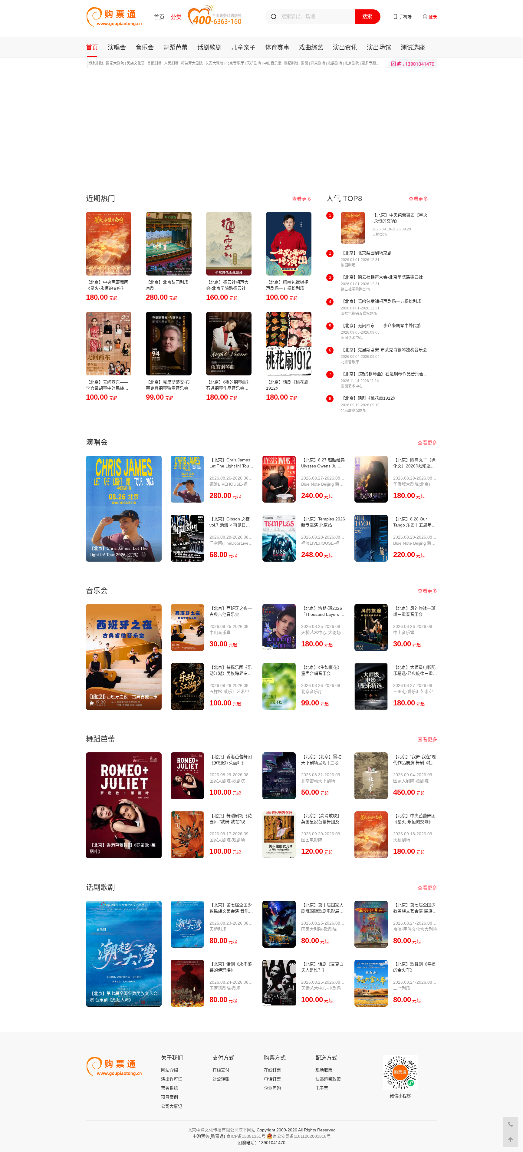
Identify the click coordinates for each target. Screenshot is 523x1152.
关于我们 (172, 1058)
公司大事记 (171, 1106)
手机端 (405, 16)
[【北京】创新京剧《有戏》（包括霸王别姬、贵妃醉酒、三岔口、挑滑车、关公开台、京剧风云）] (261, 123)
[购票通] (114, 16)
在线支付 (220, 1070)
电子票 (321, 1088)
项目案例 (169, 1097)
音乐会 (145, 47)
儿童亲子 (243, 47)
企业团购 (272, 1088)
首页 (159, 17)
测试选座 (413, 47)
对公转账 (220, 1079)
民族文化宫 (136, 63)
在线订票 (272, 1070)
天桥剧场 (253, 63)
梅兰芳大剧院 (192, 63)
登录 (433, 16)
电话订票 (272, 1079)
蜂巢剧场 (318, 63)
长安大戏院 (214, 63)
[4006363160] (510, 1124)
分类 (176, 17)
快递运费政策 (328, 1079)
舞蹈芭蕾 (175, 47)
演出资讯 (345, 47)
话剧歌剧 (209, 47)
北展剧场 (334, 63)
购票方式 (275, 1058)
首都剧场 (154, 63)
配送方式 (326, 1058)
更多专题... (370, 63)
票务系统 (169, 1088)
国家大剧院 (115, 63)
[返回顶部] (510, 1139)
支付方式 (223, 1058)
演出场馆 (379, 47)
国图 (304, 63)
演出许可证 (171, 1079)
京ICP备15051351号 (245, 1136)
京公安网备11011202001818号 (302, 1136)
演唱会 (117, 47)
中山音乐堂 (272, 63)
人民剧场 (171, 63)
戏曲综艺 (311, 47)
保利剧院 (96, 63)
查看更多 (301, 199)
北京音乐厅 (235, 63)
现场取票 (323, 1070)
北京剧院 (351, 63)
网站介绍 (169, 1070)
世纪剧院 (291, 63)
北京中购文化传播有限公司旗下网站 (221, 1129)
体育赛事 (277, 47)
